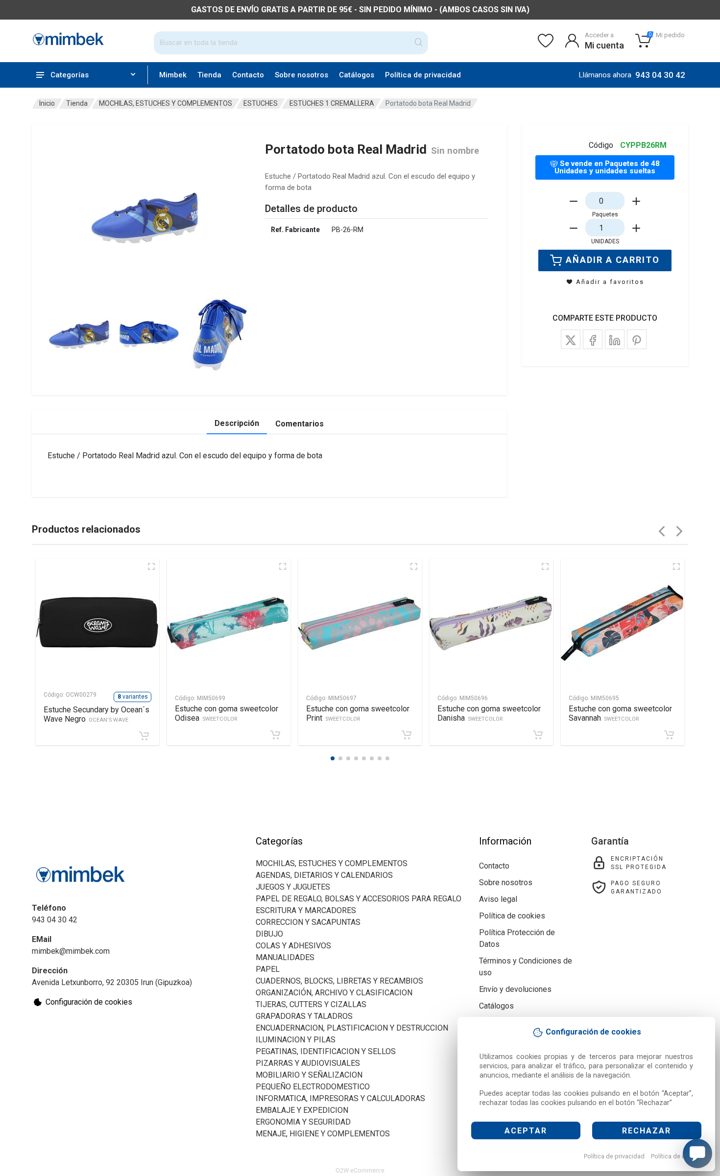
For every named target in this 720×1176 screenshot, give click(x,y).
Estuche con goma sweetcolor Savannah (620, 713)
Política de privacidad (614, 1156)
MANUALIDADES (285, 957)
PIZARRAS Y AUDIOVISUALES (308, 1063)
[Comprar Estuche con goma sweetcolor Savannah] (669, 735)
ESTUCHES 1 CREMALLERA (331, 103)
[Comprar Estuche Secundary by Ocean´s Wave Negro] (144, 736)
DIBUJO (269, 934)
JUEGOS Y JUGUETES (293, 887)
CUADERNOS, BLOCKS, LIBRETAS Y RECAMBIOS (339, 981)
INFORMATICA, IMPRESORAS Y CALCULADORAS (340, 1098)
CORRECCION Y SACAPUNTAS (308, 922)
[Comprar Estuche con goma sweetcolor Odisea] (275, 735)
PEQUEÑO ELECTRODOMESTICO (313, 1086)
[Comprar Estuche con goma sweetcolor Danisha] (538, 735)
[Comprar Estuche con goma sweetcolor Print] (406, 735)
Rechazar (646, 1130)
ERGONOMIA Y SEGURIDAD (303, 1122)
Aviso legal (498, 899)
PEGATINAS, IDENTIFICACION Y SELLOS (326, 1051)
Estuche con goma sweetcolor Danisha (489, 713)
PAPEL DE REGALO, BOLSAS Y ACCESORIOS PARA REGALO (358, 898)
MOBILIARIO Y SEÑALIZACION (309, 1075)
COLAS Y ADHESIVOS (293, 945)
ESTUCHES (260, 103)
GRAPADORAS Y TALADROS (304, 1016)
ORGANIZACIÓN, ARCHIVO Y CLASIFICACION (334, 992)
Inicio (47, 103)
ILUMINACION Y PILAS (296, 1039)
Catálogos (356, 75)
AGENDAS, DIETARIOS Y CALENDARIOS (324, 875)
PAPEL (268, 969)
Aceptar (525, 1130)
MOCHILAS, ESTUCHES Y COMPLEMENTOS (165, 103)
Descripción (237, 423)
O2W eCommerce (360, 1170)
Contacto (248, 75)
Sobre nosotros (301, 75)
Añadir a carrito (613, 260)
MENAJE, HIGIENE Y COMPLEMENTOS (323, 1133)
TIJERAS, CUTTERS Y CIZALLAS (311, 1004)
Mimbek (173, 75)
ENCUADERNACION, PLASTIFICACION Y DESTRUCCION (352, 1028)
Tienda (209, 75)
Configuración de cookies (89, 1002)
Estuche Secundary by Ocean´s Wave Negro (96, 714)
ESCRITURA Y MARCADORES (306, 910)
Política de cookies (677, 1156)
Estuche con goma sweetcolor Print (357, 713)
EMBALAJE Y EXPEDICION (302, 1110)
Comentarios (299, 423)
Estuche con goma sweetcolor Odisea (226, 713)
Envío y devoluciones (515, 989)
